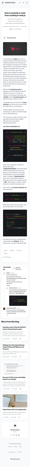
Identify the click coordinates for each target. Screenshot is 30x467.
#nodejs (12, 250)
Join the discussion (19, 268)
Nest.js (16, 59)
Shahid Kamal (11, 38)
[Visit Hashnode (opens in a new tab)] (15, 459)
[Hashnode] (19, 435)
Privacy (15, 447)
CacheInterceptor (15, 89)
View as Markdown (17, 29)
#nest (5, 250)
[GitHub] (14, 435)
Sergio (8, 273)
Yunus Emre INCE (11, 308)
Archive (10, 447)
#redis (5, 254)
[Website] (16, 435)
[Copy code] (25, 131)
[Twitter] (11, 435)
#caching (19, 250)
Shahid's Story (10, 3)
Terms (20, 447)
